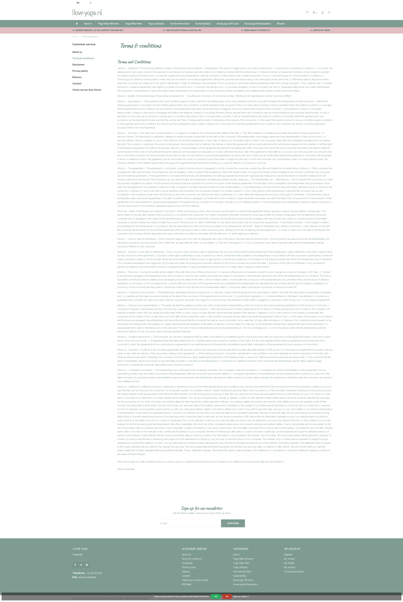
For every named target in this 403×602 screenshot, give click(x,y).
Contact (76, 83)
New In (88, 23)
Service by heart (322, 30)
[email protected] (171, 96)
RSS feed (186, 584)
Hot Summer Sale (179, 23)
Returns (76, 77)
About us (77, 52)
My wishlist (289, 567)
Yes (215, 596)
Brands (281, 23)
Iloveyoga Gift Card (227, 23)
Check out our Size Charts (86, 90)
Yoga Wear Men (133, 23)
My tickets (289, 563)
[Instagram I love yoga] (81, 565)
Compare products (294, 571)
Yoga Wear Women (108, 23)
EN (78, 3)
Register (288, 554)
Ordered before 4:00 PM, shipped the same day (99, 30)
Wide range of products (257, 30)
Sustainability (203, 23)
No (227, 596)
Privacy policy (80, 71)
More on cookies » (241, 596)
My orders (289, 559)
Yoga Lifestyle (156, 23)
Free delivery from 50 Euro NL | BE (183, 30)
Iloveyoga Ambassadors (258, 23)
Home (75, 36)
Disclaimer (78, 64)
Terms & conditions (90, 36)
